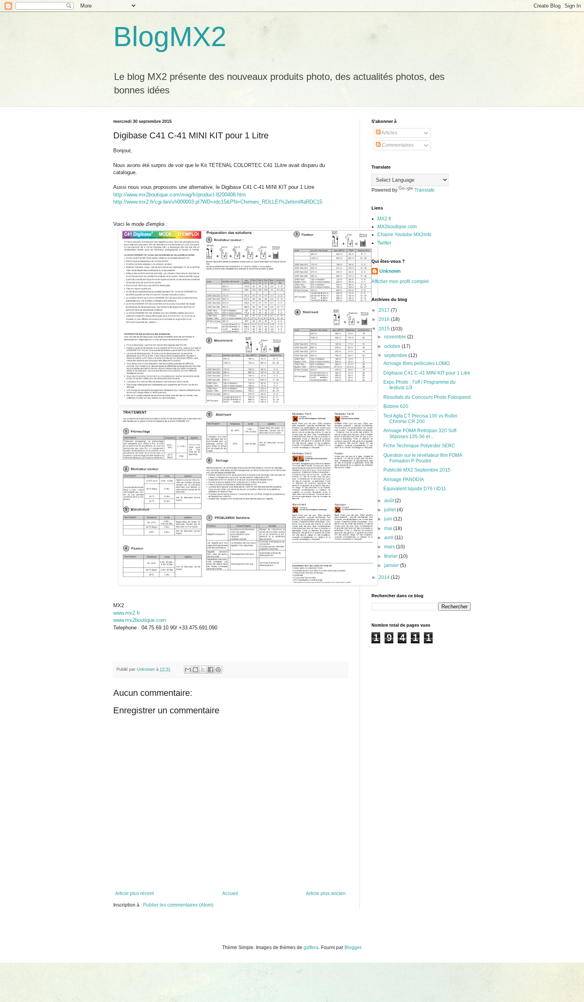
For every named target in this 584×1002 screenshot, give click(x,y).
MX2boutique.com (397, 226)
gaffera (311, 947)
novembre (395, 337)
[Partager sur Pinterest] (218, 670)
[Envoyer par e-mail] (188, 670)
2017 (385, 310)
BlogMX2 (169, 36)
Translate (424, 190)
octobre (393, 346)
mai (388, 528)
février (391, 556)
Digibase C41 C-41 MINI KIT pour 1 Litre (426, 373)
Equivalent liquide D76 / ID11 (414, 488)
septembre (396, 355)
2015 (385, 329)
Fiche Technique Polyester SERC (419, 446)
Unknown (389, 271)
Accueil (230, 893)
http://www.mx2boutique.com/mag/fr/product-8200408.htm (179, 195)
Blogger (352, 947)
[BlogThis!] (195, 670)
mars (390, 547)
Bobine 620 (395, 406)
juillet (390, 510)
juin (388, 519)
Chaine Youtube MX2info (404, 234)
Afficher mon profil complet (400, 281)
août (389, 500)
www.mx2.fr (126, 613)
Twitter (384, 243)
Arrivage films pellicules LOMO (416, 363)
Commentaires (397, 145)
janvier (392, 565)
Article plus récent (134, 893)
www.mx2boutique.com (139, 620)
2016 (385, 319)
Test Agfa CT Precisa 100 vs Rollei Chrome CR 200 (420, 418)
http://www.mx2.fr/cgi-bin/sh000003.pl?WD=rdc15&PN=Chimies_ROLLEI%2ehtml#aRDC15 (217, 202)
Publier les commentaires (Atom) (178, 905)
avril (389, 537)
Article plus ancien (326, 893)
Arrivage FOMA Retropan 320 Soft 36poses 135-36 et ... (419, 433)
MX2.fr (384, 218)
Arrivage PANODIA (403, 479)
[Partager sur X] (203, 670)
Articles (389, 133)
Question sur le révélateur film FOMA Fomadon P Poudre (422, 458)
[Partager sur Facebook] (211, 670)
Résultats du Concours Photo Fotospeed (427, 397)
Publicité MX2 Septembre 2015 (417, 470)
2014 (385, 577)
